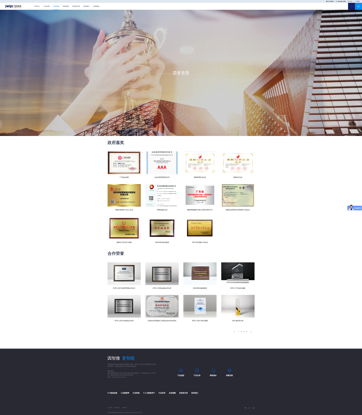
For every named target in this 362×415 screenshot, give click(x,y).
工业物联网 (125, 393)
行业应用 (47, 6)
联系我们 (87, 6)
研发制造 (66, 6)
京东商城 (330, 1)
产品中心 (37, 6)
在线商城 (96, 6)
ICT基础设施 (112, 393)
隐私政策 (117, 407)
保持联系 (124, 407)
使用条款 (110, 407)
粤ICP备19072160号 (136, 412)
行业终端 (136, 393)
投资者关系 (76, 6)
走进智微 (56, 6)
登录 (358, 1)
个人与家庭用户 (149, 393)
